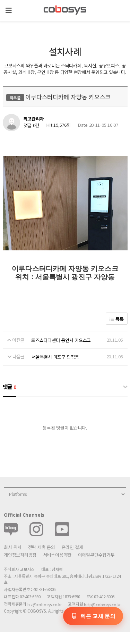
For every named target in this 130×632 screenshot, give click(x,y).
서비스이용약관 (57, 554)
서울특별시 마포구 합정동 (55, 357)
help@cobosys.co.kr (102, 604)
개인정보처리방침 (20, 554)
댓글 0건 (32, 125)
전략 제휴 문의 (41, 547)
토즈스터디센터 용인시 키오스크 (61, 340)
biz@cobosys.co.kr (44, 604)
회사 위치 (12, 547)
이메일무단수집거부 (96, 554)
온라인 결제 (72, 547)
